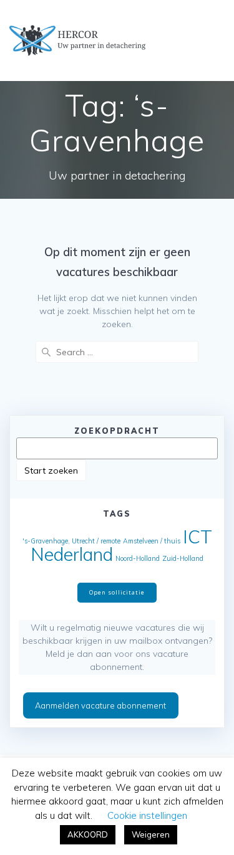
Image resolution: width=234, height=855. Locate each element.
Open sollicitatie (117, 592)
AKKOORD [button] (87, 834)
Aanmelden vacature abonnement (100, 705)
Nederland (72, 554)
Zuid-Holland (182, 558)
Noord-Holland (137, 558)
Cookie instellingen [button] (147, 815)
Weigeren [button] (151, 834)
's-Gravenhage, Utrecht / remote (71, 541)
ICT (197, 536)
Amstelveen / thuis (151, 541)
